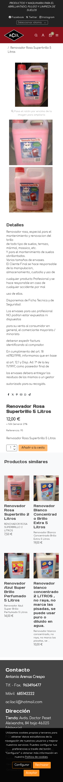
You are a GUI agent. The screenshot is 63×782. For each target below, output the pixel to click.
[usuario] (43, 35)
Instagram (47, 17)
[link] (14, 35)
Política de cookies (36, 757)
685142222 (25, 694)
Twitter (32, 17)
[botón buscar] (36, 35)
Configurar (22, 764)
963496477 (32, 685)
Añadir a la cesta (33, 447)
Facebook (17, 17)
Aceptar (31, 772)
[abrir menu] (57, 35)
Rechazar (41, 764)
